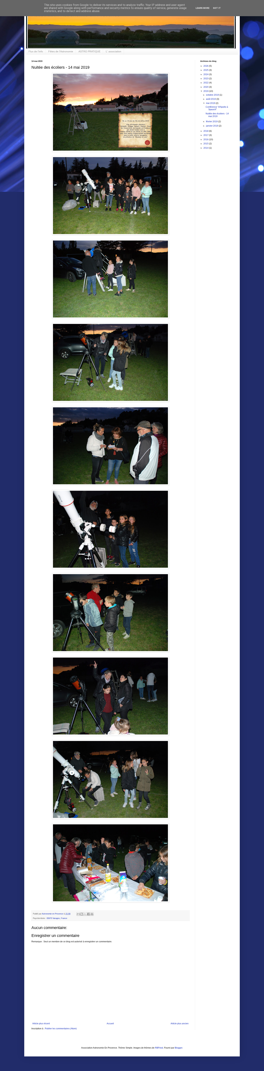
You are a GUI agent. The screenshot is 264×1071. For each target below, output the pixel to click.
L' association (113, 51)
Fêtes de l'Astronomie (60, 51)
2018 (206, 131)
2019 (206, 91)
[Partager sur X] (85, 914)
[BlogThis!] (82, 914)
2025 (206, 70)
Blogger (178, 1048)
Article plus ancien (180, 1023)
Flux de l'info (36, 51)
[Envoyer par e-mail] (78, 914)
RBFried (159, 1048)
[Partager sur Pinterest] (92, 914)
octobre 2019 (212, 95)
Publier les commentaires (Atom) (61, 1028)
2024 (206, 74)
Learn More (202, 8)
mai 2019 (211, 103)
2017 (206, 135)
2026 (206, 66)
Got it (217, 8)
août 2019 (211, 99)
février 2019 (212, 121)
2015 (206, 143)
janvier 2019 (212, 126)
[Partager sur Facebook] (88, 914)
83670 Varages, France (57, 918)
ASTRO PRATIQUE (89, 51)
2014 (206, 148)
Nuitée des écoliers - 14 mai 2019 (217, 114)
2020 (206, 87)
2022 (206, 82)
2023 (206, 78)
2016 (206, 139)
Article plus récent (41, 1023)
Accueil (110, 1023)
